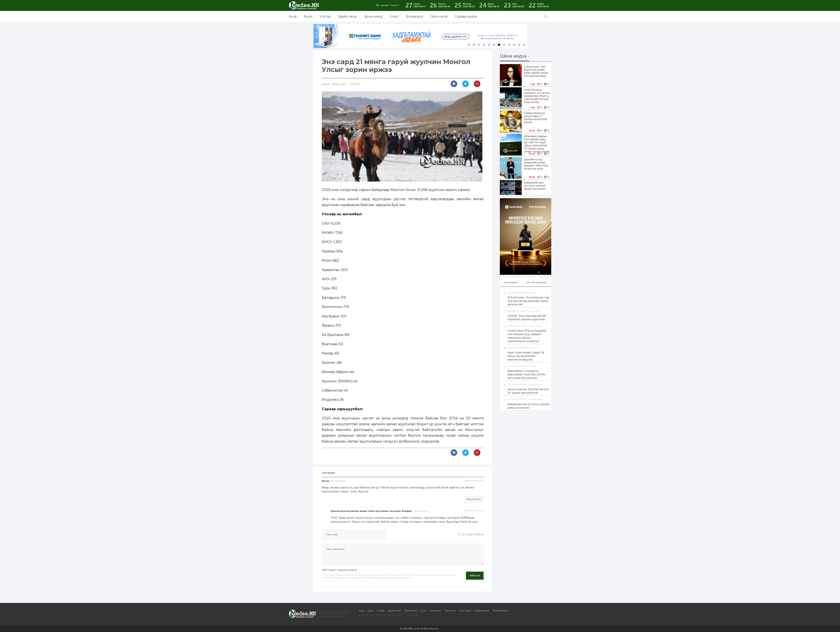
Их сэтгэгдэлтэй (536, 282)
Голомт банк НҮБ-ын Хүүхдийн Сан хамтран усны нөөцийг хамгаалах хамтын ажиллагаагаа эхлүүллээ (527, 336)
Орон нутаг (439, 16)
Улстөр (325, 16)
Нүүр (293, 16)
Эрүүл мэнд (373, 16)
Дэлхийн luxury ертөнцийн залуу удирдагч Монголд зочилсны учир (536, 164)
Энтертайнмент (500, 610)
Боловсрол (414, 16)
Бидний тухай (366, 615)
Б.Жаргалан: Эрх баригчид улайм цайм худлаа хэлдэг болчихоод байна (536, 71)
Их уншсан (510, 282)
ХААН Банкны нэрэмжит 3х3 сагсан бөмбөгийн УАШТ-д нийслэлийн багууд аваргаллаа (537, 96)
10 (514, 45)
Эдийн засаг (347, 16)
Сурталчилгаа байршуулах (389, 615)
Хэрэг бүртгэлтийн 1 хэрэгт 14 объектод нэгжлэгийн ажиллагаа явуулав (526, 356)
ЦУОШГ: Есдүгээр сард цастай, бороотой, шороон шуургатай (527, 317)
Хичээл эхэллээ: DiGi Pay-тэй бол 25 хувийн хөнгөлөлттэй (528, 391)
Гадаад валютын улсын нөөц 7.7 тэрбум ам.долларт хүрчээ (536, 118)
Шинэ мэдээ (513, 56)
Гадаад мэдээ (466, 16)
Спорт (394, 16)
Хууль (308, 16)
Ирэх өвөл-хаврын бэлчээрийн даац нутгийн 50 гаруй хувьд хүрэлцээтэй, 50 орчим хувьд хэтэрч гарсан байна (537, 144)
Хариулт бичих (473, 499)
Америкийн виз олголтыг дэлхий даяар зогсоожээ (535, 185)
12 (524, 45)
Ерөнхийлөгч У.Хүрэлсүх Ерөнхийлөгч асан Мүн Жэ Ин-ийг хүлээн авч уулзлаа (527, 374)
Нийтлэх (474, 575)
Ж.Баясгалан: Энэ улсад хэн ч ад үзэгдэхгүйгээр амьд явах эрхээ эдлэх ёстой (528, 301)
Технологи (450, 610)
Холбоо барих (413, 615)
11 (519, 45)
